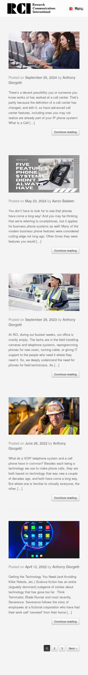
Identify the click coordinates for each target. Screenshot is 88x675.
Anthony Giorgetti (65, 566)
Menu (79, 8)
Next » (73, 648)
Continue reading (65, 132)
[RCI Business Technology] (31, 8)
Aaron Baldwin (63, 200)
